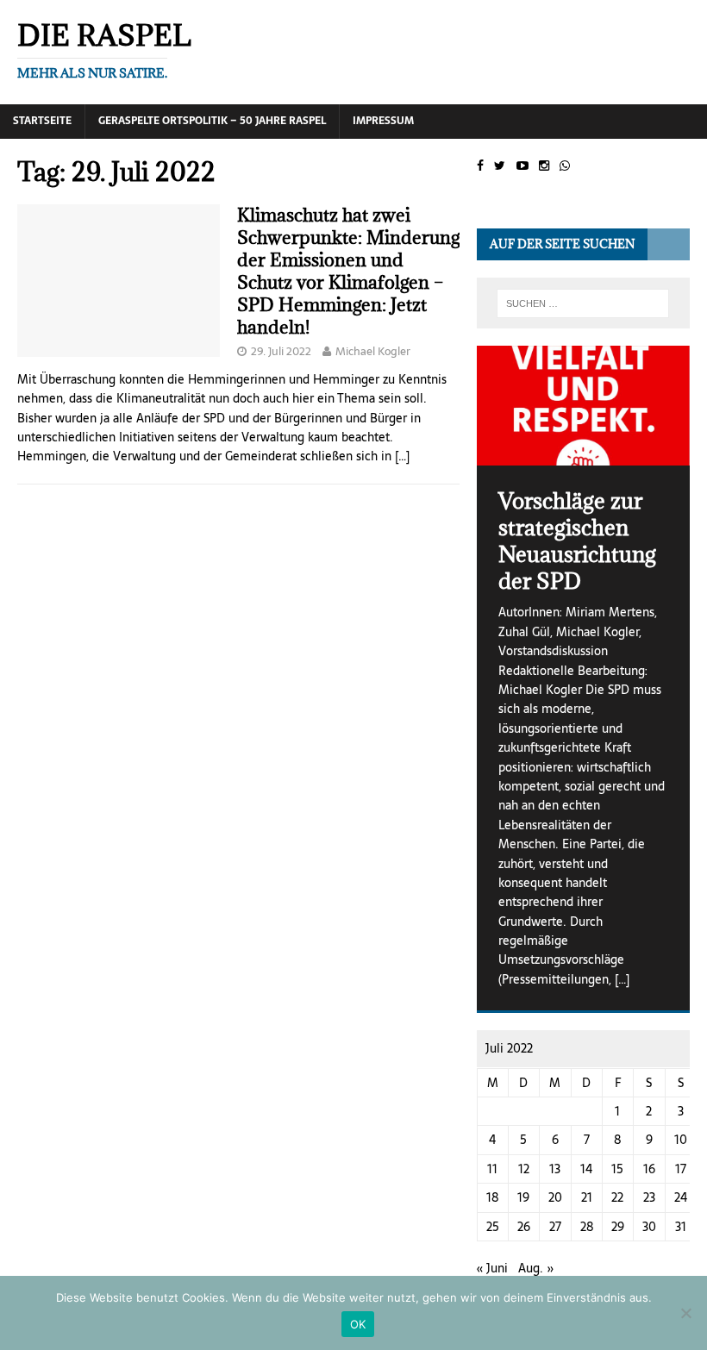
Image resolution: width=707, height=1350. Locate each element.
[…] (402, 456)
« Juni (492, 1268)
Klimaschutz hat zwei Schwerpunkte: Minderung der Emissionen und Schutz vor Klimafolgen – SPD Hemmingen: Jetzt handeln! (348, 271)
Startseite (42, 120)
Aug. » (536, 1268)
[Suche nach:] (583, 303)
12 (523, 1168)
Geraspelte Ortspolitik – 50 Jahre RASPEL (212, 120)
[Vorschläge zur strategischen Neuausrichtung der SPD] (583, 406)
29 (617, 1226)
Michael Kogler (372, 351)
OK (358, 1324)
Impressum (383, 120)
